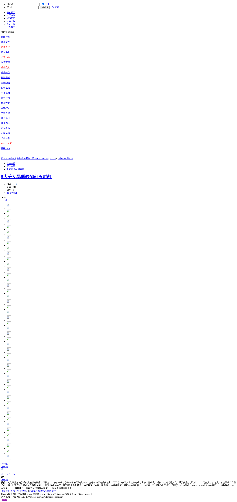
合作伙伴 (14, 491)
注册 (47, 4)
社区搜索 (11, 27)
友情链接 (51, 491)
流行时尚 (5, 98)
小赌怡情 (5, 133)
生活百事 (5, 62)
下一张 (11, 474)
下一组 (4, 464)
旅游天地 (5, 128)
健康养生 (5, 123)
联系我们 (33, 491)
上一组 (4, 200)
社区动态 (5, 148)
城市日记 (11, 18)
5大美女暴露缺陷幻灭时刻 (26, 176)
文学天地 (5, 113)
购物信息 (5, 72)
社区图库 (11, 21)
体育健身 (5, 118)
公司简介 (5, 491)
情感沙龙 (5, 103)
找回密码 (55, 7)
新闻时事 (5, 37)
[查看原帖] (12, 193)
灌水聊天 (5, 108)
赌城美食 (5, 52)
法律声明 (23, 491)
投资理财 (5, 77)
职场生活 (5, 93)
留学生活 (5, 88)
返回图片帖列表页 (15, 169)
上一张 (4, 466)
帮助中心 (42, 491)
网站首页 (11, 12)
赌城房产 (5, 42)
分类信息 (5, 138)
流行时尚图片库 (65, 158)
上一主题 (11, 163)
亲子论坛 (5, 82)
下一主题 (11, 166)
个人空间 (11, 24)
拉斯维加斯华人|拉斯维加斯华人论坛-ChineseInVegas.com (28, 158)
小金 (15, 184)
